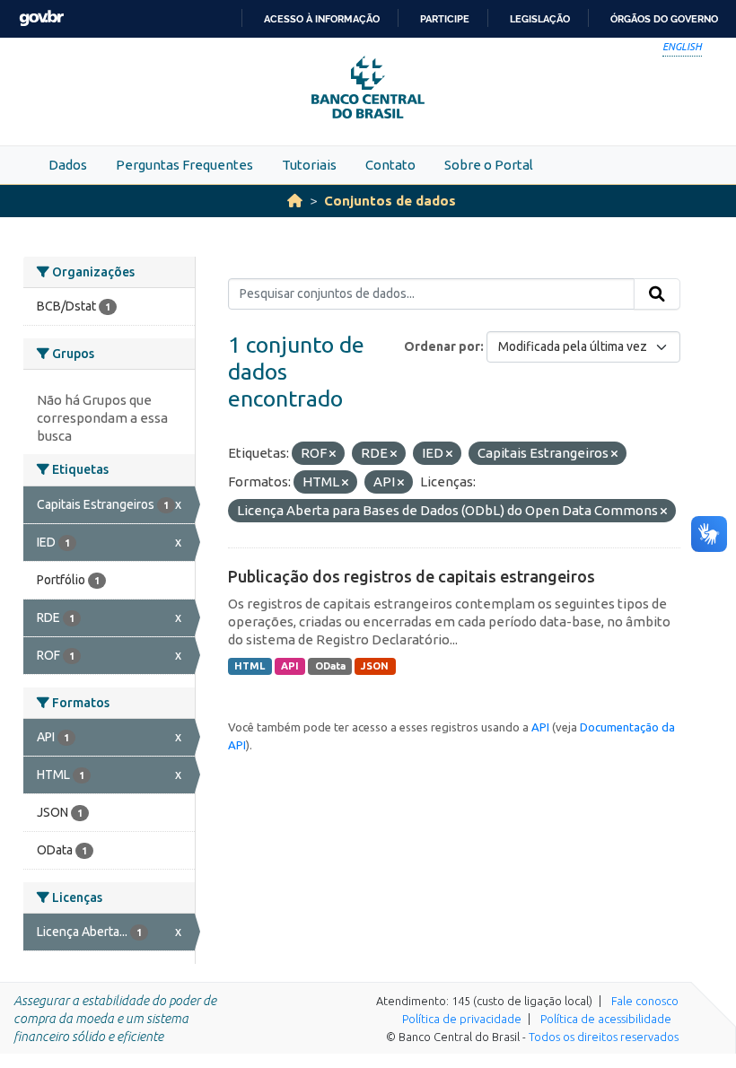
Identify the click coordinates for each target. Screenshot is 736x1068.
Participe (444, 19)
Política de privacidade (461, 1018)
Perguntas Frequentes (184, 164)
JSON (375, 666)
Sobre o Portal (488, 164)
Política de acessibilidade (605, 1018)
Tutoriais (309, 164)
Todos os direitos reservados (604, 1036)
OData (330, 666)
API (290, 666)
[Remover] (332, 454)
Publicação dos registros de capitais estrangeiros (411, 576)
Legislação (540, 19)
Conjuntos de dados (390, 200)
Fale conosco (645, 1000)
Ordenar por (442, 346)
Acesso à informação (322, 19)
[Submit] (657, 294)
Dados (67, 164)
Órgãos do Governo (664, 19)
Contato (390, 164)
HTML (249, 666)
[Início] (294, 200)
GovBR (41, 18)
